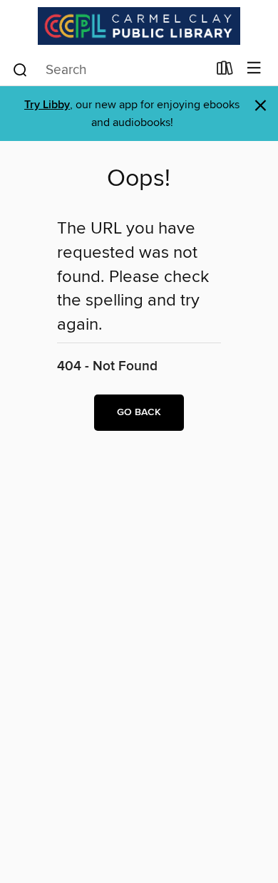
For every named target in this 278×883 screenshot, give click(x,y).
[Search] (20, 69)
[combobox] (109, 70)
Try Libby (47, 105)
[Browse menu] (254, 68)
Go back (139, 412)
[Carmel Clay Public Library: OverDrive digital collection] (139, 26)
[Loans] (225, 71)
